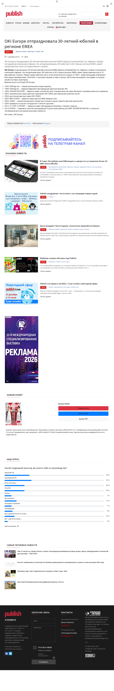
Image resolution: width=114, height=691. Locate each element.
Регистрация (34, 6)
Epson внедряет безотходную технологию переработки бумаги (70, 226)
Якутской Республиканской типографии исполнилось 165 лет (40, 582)
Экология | (64, 229)
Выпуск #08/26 (64, 404)
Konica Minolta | (54, 169)
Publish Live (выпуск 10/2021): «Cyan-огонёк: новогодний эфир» (69, 283)
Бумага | (71, 229)
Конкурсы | (52, 261)
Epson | (87, 229)
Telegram (47, 123)
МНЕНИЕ (26, 23)
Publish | (51, 197)
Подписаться (83, 408)
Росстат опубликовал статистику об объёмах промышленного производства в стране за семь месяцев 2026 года (60, 562)
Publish (38, 51)
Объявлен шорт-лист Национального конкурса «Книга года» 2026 (42, 571)
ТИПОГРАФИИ (86, 23)
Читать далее (45, 180)
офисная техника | (73, 167)
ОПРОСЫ (50, 27)
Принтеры (31, 51)
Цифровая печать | (86, 167)
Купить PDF (83, 414)
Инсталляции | (97, 167)
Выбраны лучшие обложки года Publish (58, 258)
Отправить (43, 662)
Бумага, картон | (79, 229)
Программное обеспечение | (58, 167)
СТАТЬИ (18, 23)
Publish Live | (75, 287)
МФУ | (61, 169)
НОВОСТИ (9, 23)
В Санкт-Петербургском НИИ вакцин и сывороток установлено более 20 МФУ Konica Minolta (73, 162)
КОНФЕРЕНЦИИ (101, 23)
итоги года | (65, 261)
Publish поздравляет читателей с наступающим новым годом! (69, 193)
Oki (42, 51)
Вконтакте (27, 123)
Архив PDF (83, 419)
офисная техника (21, 51)
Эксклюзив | (58, 287)
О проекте (10, 620)
